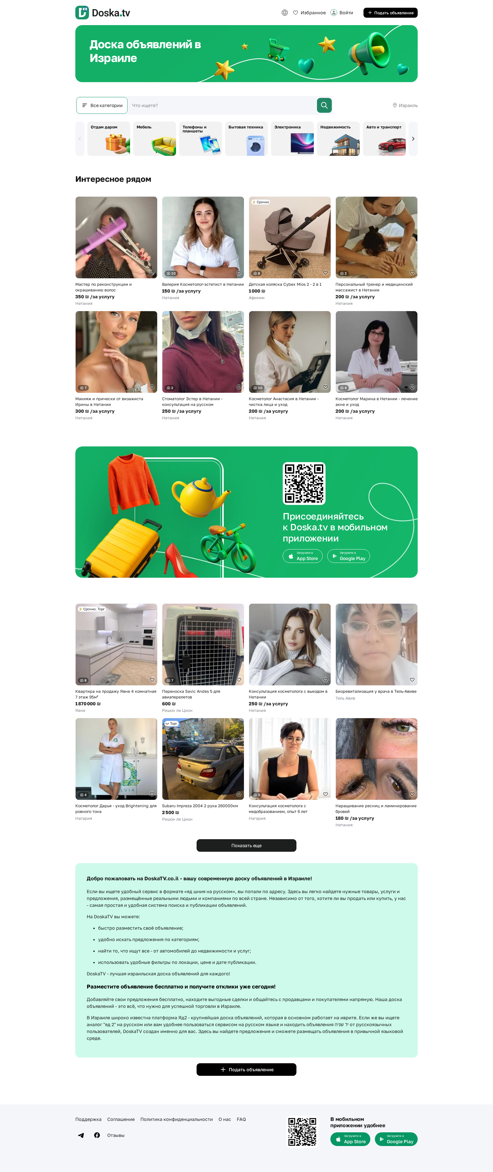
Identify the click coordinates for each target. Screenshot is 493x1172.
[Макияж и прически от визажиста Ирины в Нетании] (116, 366)
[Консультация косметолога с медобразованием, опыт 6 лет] (290, 769)
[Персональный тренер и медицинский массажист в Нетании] (377, 251)
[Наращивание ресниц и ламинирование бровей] (377, 773)
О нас (225, 1119)
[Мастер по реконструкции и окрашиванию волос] (116, 251)
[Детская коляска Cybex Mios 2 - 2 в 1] (290, 248)
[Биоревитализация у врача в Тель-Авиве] (377, 652)
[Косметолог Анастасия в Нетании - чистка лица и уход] (290, 366)
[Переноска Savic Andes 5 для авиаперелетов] (203, 658)
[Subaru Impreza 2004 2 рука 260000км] (203, 770)
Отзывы (116, 1135)
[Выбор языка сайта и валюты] (284, 12)
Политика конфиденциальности (176, 1119)
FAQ (241, 1119)
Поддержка (88, 1119)
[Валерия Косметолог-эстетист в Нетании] (203, 248)
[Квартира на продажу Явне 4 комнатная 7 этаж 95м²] (116, 658)
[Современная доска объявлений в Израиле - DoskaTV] (102, 12)
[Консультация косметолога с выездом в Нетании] (290, 658)
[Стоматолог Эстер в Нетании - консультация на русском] (203, 366)
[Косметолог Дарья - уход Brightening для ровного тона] (116, 769)
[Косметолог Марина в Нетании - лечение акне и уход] (377, 366)
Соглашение (121, 1119)
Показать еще (246, 845)
